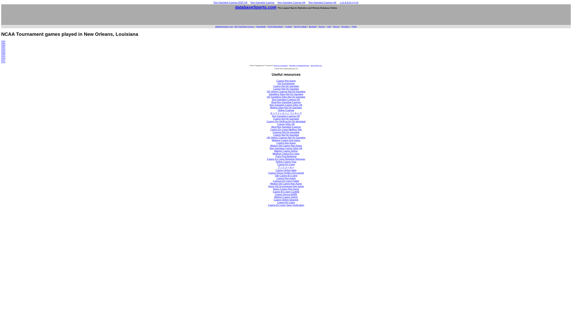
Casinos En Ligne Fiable (286, 181)
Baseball (312, 26)
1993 (3, 52)
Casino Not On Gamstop (286, 86)
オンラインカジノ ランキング (286, 113)
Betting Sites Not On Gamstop (286, 107)
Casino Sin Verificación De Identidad (286, 121)
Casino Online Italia (286, 170)
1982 (3, 45)
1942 (3, 41)
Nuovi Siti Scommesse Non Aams (286, 186)
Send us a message (281, 65)
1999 (3, 54)
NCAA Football (300, 26)
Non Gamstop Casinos (263, 2)
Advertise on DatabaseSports (299, 65)
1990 (3, 50)
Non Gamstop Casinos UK (292, 2)
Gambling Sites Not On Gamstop (286, 94)
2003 (3, 58)
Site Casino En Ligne (286, 175)
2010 (3, 62)
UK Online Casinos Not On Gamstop (286, 91)
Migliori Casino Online (286, 151)
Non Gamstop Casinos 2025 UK (231, 2)
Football (288, 26)
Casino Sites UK (286, 124)
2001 (3, 56)
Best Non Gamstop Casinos (286, 102)
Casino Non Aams (286, 81)
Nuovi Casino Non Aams (286, 189)
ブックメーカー (286, 167)
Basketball (260, 26)
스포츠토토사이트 (349, 2)
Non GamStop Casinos (244, 26)
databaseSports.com (255, 7)
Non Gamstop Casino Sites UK (286, 105)
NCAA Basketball (275, 26)
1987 (3, 48)
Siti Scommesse (286, 83)
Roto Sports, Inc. (316, 65)
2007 (3, 60)
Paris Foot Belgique (286, 156)
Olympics (345, 26)
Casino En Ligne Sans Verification (286, 205)
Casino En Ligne (286, 164)
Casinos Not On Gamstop (286, 132)
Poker (354, 26)
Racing (336, 26)
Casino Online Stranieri (286, 200)
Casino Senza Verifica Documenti (286, 173)
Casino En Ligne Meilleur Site (286, 129)
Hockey (321, 26)
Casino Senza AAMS (286, 194)
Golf (329, 26)
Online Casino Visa (286, 162)
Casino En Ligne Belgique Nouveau (286, 159)
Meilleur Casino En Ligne (286, 154)
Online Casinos (286, 110)
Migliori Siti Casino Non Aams (286, 145)
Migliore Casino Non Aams (286, 140)
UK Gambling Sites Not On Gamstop (286, 97)
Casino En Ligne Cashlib (286, 192)
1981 (3, 43)
